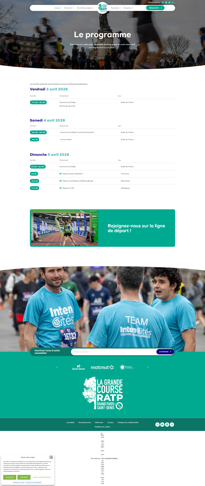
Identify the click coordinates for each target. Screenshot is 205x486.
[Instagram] (162, 2)
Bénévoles (99, 422)
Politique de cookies (19, 482)
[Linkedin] (169, 2)
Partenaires (115, 8)
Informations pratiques (84, 8)
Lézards (111, 458)
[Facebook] (166, 2)
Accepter (10, 477)
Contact (110, 422)
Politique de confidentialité (34, 482)
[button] (51, 457)
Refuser (24, 477)
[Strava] (172, 2)
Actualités (70, 422)
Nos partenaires (85, 422)
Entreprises (127, 8)
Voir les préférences (42, 477)
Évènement (68, 8)
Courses (57, 8)
